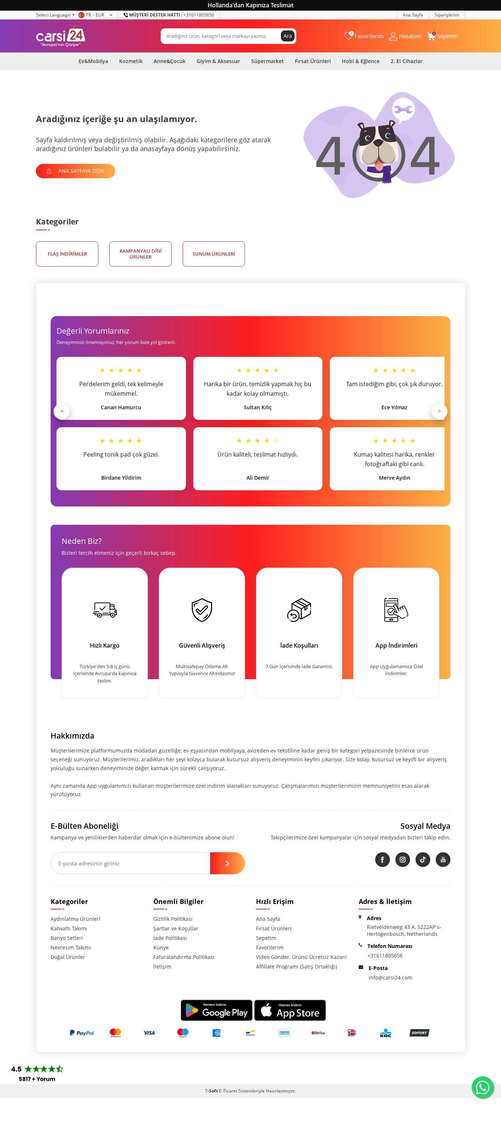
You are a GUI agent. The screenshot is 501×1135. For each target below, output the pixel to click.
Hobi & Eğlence (361, 61)
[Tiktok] (423, 859)
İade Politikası (170, 937)
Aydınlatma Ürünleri (75, 918)
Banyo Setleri (67, 937)
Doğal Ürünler (68, 956)
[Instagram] (402, 859)
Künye (161, 947)
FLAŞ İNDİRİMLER (67, 253)
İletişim (162, 966)
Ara (288, 35)
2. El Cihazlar (407, 61)
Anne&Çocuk (170, 61)
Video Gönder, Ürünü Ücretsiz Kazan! (301, 956)
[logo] (60, 36)
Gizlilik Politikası (173, 918)
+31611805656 (171, 15)
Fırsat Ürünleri (313, 61)
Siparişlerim (447, 15)
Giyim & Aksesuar (218, 61)
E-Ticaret (228, 1091)
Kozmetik (131, 61)
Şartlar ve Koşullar (175, 928)
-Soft (212, 1091)
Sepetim (266, 937)
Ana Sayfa (413, 15)
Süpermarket (267, 61)
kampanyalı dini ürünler (141, 254)
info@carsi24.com (390, 977)
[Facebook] (382, 859)
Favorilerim (270, 947)
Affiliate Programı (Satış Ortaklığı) (296, 966)
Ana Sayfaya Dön (80, 170)
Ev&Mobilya (93, 61)
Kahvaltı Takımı (69, 928)
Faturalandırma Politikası (184, 956)
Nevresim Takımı (71, 947)
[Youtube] (443, 859)
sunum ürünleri (214, 253)
